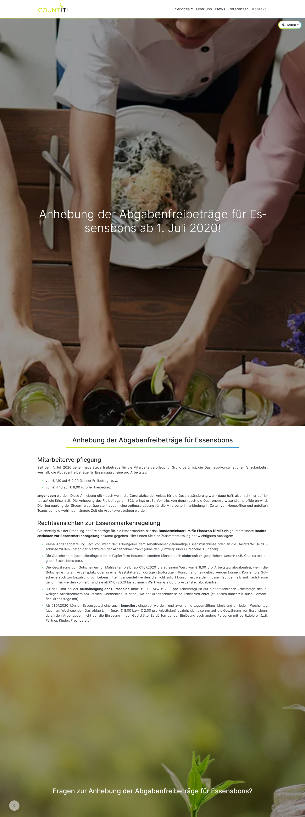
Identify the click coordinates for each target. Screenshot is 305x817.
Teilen (291, 25)
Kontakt (259, 9)
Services (182, 9)
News (220, 9)
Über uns (204, 9)
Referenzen (238, 9)
